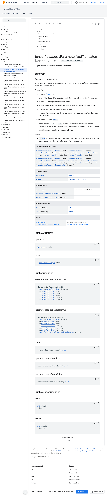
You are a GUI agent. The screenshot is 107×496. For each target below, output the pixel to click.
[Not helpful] (98, 24)
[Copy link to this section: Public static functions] (62, 392)
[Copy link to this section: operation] (46, 239)
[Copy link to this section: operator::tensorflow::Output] (65, 374)
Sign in (102, 2)
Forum (33, 473)
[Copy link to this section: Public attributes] (55, 233)
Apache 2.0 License (59, 451)
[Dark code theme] (95, 244)
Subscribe (81, 492)
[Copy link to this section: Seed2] (43, 418)
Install (26, 2)
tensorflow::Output (78, 179)
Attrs (55, 120)
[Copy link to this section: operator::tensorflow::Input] (63, 358)
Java (30, 13)
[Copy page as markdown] (55, 61)
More (43, 2)
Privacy (39, 491)
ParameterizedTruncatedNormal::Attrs (51, 165)
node (37, 190)
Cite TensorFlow (74, 483)
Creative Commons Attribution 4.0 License (87, 449)
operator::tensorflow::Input (47, 194)
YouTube (34, 483)
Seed (37, 208)
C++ (23, 13)
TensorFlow (38, 24)
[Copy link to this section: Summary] (47, 74)
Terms (33, 491)
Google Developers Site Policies (87, 451)
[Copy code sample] (98, 244)
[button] (13, 29)
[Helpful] (95, 24)
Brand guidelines (74, 479)
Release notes (73, 473)
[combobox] (61, 2)
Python (15, 13)
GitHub (93, 2)
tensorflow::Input (43, 153)
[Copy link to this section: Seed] (42, 398)
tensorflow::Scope (76, 151)
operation (40, 176)
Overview (6, 13)
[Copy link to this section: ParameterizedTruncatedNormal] (68, 279)
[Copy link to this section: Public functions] (55, 273)
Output (42, 138)
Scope (48, 94)
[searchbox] (14, 20)
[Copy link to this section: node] (42, 342)
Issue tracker (73, 469)
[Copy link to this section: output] (43, 255)
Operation (72, 176)
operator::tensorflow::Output (48, 197)
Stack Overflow (74, 476)
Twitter (33, 479)
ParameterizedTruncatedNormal (48, 151)
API (33, 2)
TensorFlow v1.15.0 (11, 9)
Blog (32, 469)
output (38, 179)
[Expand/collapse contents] (46, 29)
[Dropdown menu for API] (37, 2)
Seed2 (38, 212)
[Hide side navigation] (25, 492)
